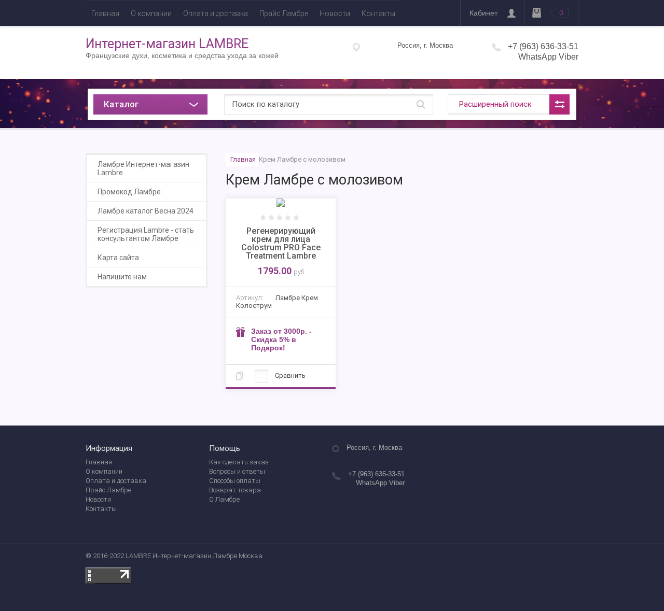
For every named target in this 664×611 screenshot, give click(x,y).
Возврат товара (235, 490)
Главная (105, 13)
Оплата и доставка (215, 13)
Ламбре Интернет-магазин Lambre (143, 168)
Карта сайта (118, 257)
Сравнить (289, 375)
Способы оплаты (234, 481)
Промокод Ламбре (129, 192)
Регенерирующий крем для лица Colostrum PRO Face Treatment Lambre (281, 243)
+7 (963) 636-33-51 (543, 46)
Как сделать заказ (239, 462)
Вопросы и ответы (237, 471)
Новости (335, 13)
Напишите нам (122, 277)
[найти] (421, 104)
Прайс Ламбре (283, 13)
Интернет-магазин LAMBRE (167, 43)
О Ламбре (224, 499)
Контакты (378, 13)
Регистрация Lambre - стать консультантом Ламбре (146, 234)
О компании (151, 13)
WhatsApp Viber (548, 56)
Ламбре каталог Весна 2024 (145, 211)
